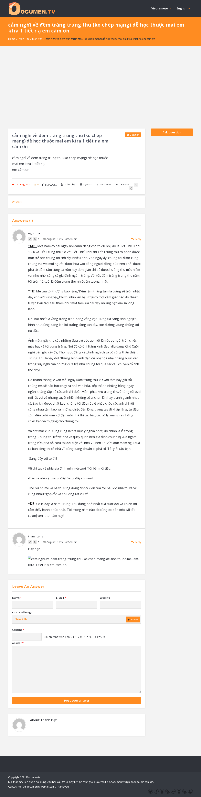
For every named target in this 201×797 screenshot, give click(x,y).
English (181, 8)
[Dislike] (136, 185)
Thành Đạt (70, 184)
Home (11, 39)
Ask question (172, 132)
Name (17, 597)
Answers (105, 184)
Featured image (22, 612)
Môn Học (24, 39)
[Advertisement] (100, 87)
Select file (21, 619)
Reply (138, 239)
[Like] (131, 188)
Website (105, 597)
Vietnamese (159, 8)
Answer (18, 643)
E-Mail (61, 597)
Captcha (18, 629)
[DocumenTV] (31, 8)
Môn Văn (37, 39)
